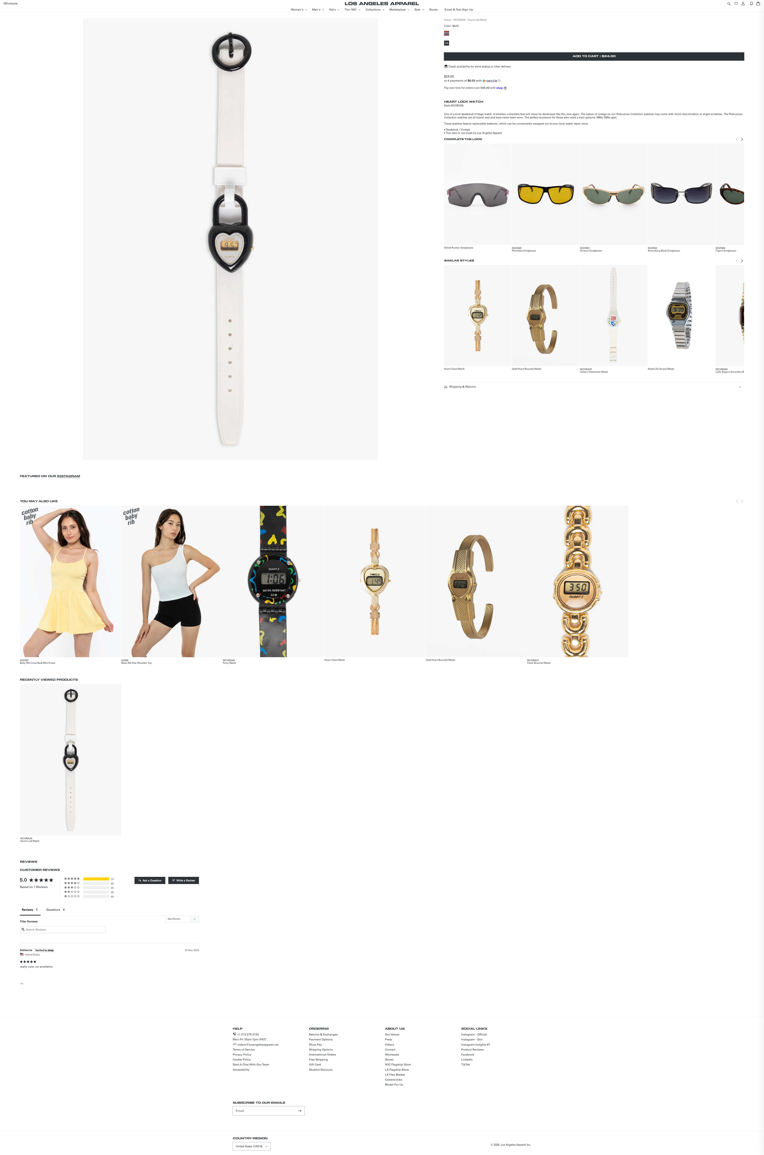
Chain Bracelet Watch (539, 662)
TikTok (465, 1064)
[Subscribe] (300, 1110)
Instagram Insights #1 (475, 1044)
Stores (389, 1059)
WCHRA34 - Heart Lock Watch (470, 19)
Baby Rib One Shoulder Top (136, 662)
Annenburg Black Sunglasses (664, 250)
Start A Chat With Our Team (251, 1064)
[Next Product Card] (742, 139)
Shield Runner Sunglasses (458, 247)
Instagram (68, 476)
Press (388, 1039)
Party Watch (229, 662)
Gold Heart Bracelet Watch (526, 368)
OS (447, 43)
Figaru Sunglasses (726, 250)
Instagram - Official (474, 1034)
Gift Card (315, 1064)
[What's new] (751, 3)
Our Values (392, 1034)
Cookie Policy (242, 1059)
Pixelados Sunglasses (524, 250)
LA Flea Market (395, 1074)
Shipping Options (321, 1049)
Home (447, 19)
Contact (390, 1049)
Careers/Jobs (393, 1079)
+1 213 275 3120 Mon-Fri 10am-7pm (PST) (249, 1037)
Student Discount (320, 1069)
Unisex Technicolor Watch (594, 371)
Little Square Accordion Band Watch (735, 371)
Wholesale (392, 1054)
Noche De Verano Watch (661, 368)
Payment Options (320, 1039)
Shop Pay (315, 1044)
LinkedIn (467, 1059)
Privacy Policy (242, 1054)
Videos (389, 1044)
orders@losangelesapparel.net (258, 1044)
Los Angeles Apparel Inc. (516, 1144)
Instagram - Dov (472, 1039)
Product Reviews (472, 1049)
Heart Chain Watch (454, 368)
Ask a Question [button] (152, 880)
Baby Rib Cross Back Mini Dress (37, 662)
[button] (728, 3)
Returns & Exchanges (323, 1034)
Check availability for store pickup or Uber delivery (479, 66)
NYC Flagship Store (398, 1064)
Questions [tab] (53, 909)
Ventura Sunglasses (591, 250)
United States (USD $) (249, 1146)
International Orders (322, 1054)
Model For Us (394, 1084)
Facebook (467, 1054)
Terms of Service (244, 1049)
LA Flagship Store (397, 1069)
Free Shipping (318, 1059)
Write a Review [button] (185, 880)
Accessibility (241, 1069)
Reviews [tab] (27, 909)
